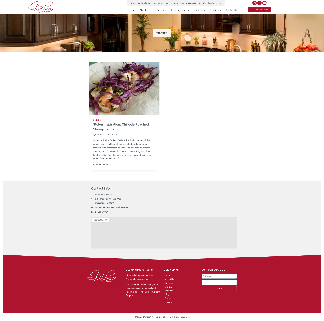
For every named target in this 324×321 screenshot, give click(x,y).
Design (168, 302)
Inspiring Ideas (178, 10)
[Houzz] (259, 3)
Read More (100, 164)
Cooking (97, 120)
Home (132, 10)
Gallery (160, 10)
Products (214, 10)
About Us (144, 10)
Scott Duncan (100, 134)
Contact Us (231, 10)
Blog (167, 294)
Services (198, 10)
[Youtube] (264, 3)
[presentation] (124, 88)
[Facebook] (254, 3)
